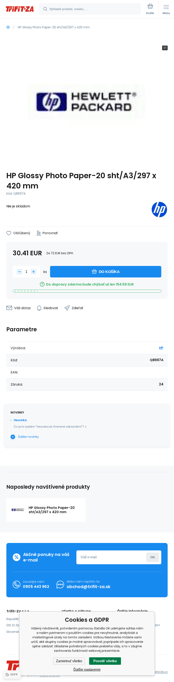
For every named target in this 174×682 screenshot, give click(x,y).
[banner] (20, 9)
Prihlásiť (152, 557)
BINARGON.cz (158, 672)
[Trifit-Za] (8, 27)
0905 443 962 (36, 586)
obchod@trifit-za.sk (88, 587)
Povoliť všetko (105, 661)
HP (161, 347)
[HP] (159, 210)
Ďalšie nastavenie (87, 669)
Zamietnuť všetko (69, 661)
